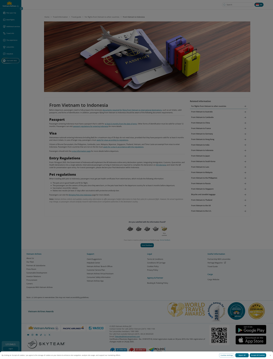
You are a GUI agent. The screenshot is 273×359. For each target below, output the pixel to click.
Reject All (242, 355)
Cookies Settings (227, 355)
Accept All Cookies (258, 355)
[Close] (270, 355)
